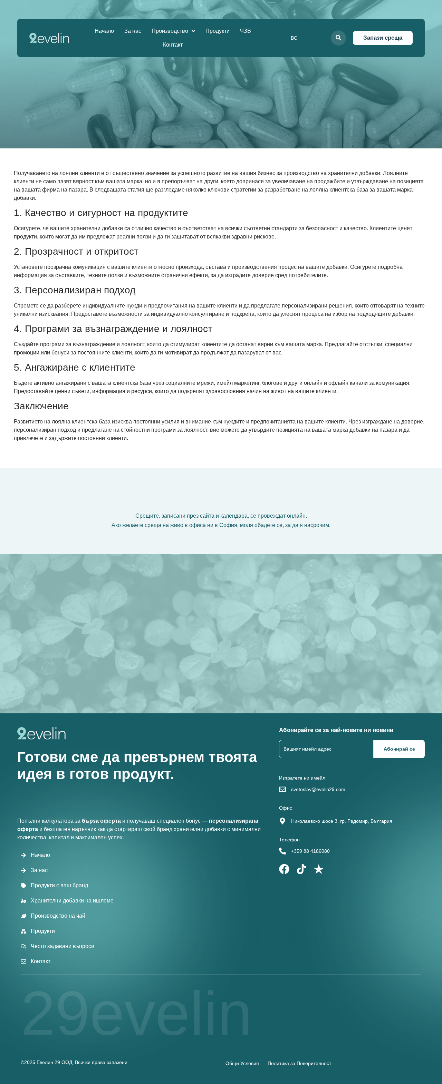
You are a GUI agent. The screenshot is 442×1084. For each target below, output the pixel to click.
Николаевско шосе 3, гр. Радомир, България (341, 821)
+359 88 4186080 (310, 851)
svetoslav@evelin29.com (318, 789)
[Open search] (338, 38)
